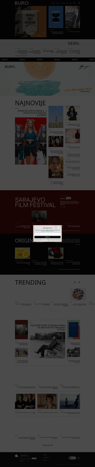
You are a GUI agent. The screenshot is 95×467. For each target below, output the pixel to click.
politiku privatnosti (57, 239)
